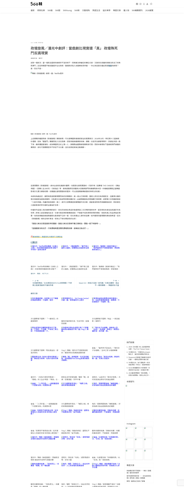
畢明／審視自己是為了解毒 (136, 481)
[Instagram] (140, 3)
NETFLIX (45, 273)
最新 (32, 10)
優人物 (126, 10)
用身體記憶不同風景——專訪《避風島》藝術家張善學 (139, 472)
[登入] (147, 3)
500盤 (50, 10)
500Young (67, 10)
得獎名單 (41, 10)
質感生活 (96, 10)
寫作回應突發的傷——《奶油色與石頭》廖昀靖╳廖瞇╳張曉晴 (139, 477)
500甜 (57, 10)
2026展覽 (149, 10)
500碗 (76, 10)
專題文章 (117, 10)
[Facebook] (137, 3)
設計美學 (106, 10)
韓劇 (38, 273)
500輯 (35, 42)
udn (32, 42)
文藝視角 (86, 10)
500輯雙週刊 (137, 10)
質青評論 (40, 42)
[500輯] (37, 4)
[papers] (144, 3)
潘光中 (33, 273)
